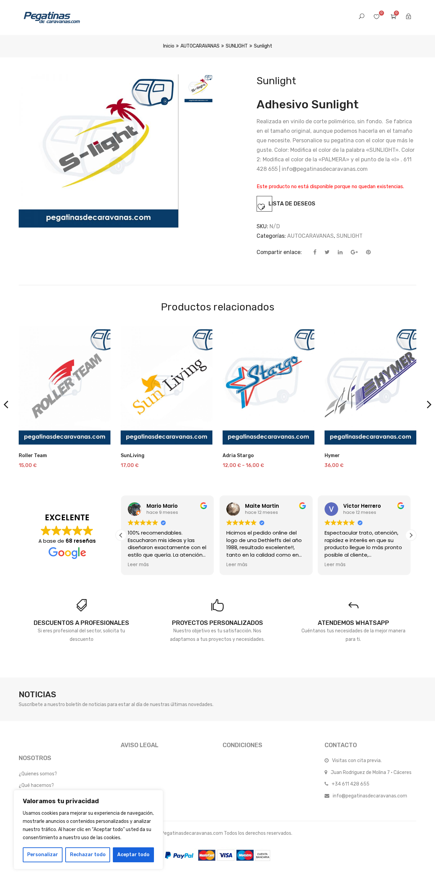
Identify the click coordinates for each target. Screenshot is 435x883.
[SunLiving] (166, 385)
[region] (88, 829)
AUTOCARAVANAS (200, 46)
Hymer (332, 455)
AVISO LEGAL (139, 745)
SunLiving (132, 455)
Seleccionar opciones (64, 441)
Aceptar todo (133, 855)
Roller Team (33, 455)
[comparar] (30, 436)
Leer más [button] (138, 565)
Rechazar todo (88, 855)
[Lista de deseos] (97, 436)
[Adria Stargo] (268, 385)
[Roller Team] (64, 385)
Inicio (168, 46)
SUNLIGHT (237, 46)
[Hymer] (370, 385)
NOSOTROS (35, 758)
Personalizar (42, 855)
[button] (411, 535)
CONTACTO (341, 745)
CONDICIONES (242, 745)
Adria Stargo (238, 455)
